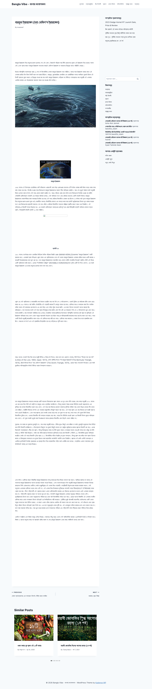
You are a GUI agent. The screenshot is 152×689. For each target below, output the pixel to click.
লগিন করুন (108, 156)
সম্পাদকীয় (108, 108)
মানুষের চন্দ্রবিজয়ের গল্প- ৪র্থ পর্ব (114, 41)
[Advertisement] (55, 46)
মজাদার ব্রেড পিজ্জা (94, 594)
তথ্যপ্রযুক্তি (89, 4)
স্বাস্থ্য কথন (129, 4)
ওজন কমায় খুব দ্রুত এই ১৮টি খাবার (29, 645)
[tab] (51, 660)
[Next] (93, 637)
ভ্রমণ (104, 4)
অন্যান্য (137, 4)
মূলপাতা (82, 4)
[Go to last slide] (18, 637)
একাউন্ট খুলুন (108, 159)
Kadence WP (100, 683)
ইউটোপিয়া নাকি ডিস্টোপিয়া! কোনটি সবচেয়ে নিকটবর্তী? (120, 132)
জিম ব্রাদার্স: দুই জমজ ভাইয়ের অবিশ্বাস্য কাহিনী (119, 29)
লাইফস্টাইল (120, 4)
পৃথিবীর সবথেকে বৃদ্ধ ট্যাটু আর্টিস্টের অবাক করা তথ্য (120, 33)
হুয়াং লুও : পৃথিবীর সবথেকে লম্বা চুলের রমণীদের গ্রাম (120, 37)
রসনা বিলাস (111, 4)
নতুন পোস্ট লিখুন (110, 163)
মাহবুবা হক (22, 649)
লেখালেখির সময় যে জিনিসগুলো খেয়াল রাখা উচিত (118, 126)
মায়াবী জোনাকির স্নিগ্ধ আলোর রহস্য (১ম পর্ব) (76, 645)
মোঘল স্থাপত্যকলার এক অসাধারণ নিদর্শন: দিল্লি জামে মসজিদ (29, 594)
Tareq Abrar (67, 649)
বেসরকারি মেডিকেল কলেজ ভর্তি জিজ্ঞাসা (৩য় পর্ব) (119, 121)
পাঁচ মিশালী (98, 4)
